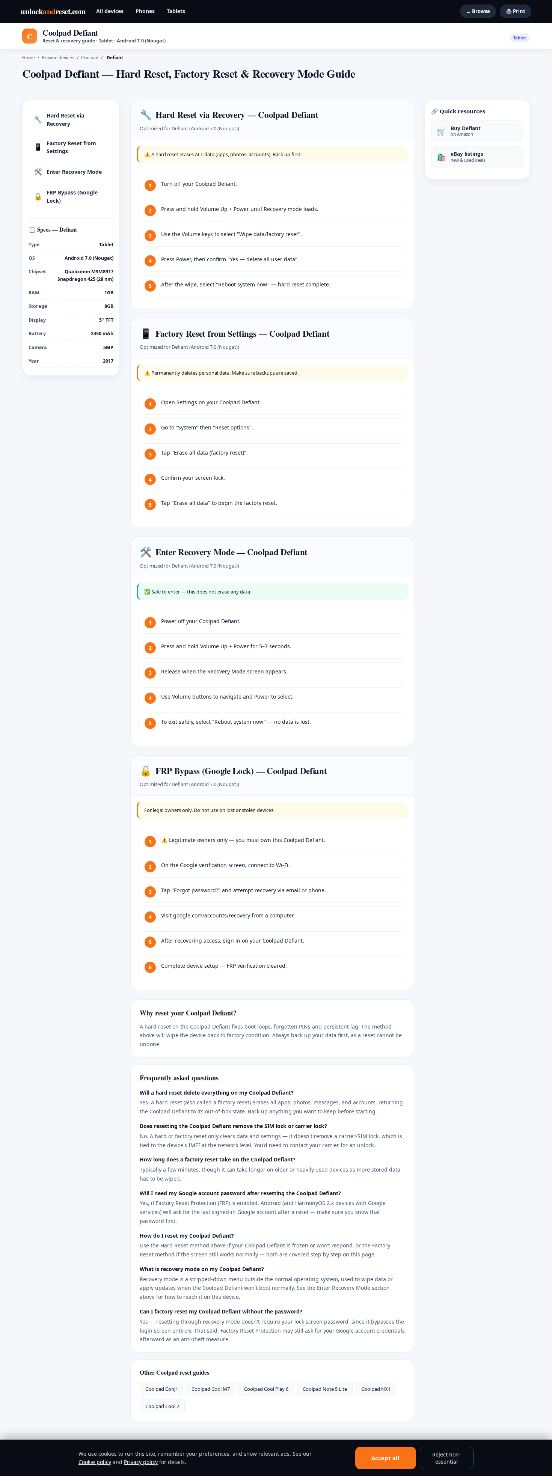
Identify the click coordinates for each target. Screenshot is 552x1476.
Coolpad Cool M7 (211, 1389)
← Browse (478, 11)
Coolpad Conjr (161, 1389)
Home (28, 57)
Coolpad (89, 57)
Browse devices (58, 57)
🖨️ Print (515, 11)
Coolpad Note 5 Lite (325, 1389)
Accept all (385, 1458)
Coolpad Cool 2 (162, 1406)
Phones (145, 11)
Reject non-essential (446, 1458)
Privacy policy (141, 1461)
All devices (110, 11)
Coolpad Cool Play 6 (266, 1389)
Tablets (176, 11)
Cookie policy (94, 1461)
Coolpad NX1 (376, 1389)
